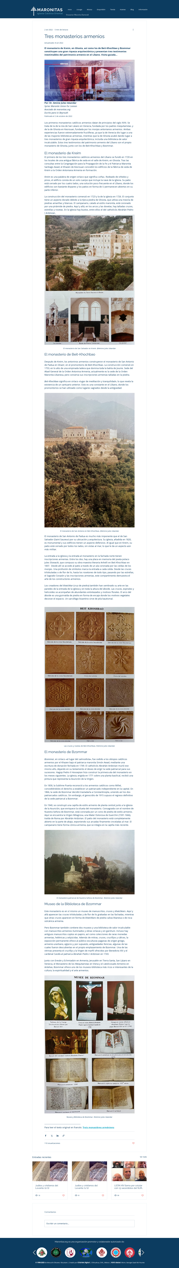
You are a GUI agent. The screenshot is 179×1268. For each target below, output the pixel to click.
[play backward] (34, 1252)
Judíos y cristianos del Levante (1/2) (86, 1186)
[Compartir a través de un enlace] (63, 1135)
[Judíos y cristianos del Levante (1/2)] (89, 1171)
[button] (42, 1252)
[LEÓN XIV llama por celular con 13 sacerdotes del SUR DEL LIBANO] (129, 1171)
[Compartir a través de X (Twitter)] (51, 1135)
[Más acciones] (133, 29)
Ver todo (143, 1157)
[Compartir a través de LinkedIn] (57, 1135)
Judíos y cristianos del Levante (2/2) (46, 1186)
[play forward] (143, 1252)
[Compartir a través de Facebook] (45, 1135)
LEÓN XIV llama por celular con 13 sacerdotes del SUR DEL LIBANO (128, 1186)
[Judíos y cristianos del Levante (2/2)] (50, 1171)
